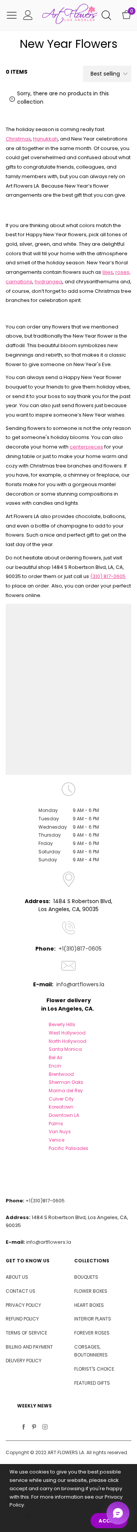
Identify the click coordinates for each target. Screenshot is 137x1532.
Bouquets (86, 1277)
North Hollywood (67, 1041)
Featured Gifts (92, 1383)
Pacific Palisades (68, 1148)
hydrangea (48, 281)
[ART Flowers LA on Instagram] (44, 1427)
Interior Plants (92, 1319)
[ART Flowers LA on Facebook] (23, 1427)
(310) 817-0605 (108, 576)
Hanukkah (45, 138)
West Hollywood (67, 1033)
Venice (56, 1140)
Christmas (18, 138)
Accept (109, 1520)
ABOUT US (17, 1277)
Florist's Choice (94, 1369)
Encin (55, 1066)
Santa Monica (65, 1049)
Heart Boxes (89, 1305)
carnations (19, 281)
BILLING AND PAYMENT (29, 1347)
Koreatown (61, 1107)
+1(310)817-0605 (80, 948)
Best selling (105, 73)
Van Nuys (60, 1131)
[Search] (106, 15)
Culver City (61, 1099)
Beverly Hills (62, 1024)
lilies (107, 272)
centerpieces (86, 446)
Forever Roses (92, 1333)
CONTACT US (20, 1291)
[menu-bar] (12, 15)
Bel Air (55, 1057)
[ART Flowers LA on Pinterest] (34, 1427)
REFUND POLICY (22, 1319)
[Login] (28, 15)
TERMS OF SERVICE (26, 1333)
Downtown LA (64, 1115)
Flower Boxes (90, 1291)
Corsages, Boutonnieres (91, 1351)
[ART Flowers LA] (69, 15)
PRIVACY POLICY (23, 1305)
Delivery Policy (23, 1360)
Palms (56, 1123)
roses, (123, 272)
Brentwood (61, 1074)
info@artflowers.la (80, 984)
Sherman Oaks (66, 1082)
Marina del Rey (66, 1090)
